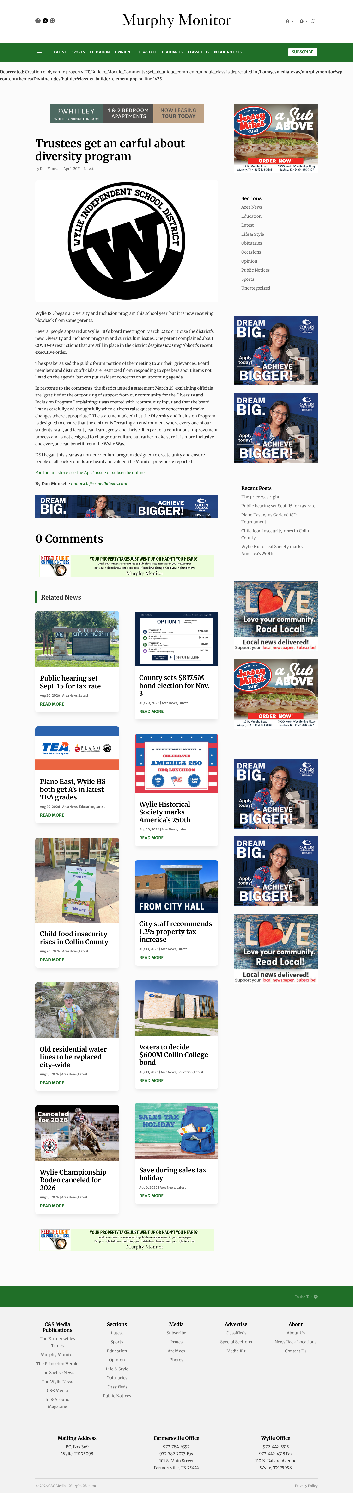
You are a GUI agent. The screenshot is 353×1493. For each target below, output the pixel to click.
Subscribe (302, 52)
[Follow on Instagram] (52, 20)
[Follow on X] (45, 20)
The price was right (260, 497)
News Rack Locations (295, 1341)
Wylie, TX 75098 (77, 1453)
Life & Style (146, 52)
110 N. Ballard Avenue (275, 1460)
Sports (78, 52)
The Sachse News (57, 1372)
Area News (70, 696)
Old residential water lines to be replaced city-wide (73, 1057)
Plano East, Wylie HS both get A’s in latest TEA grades (72, 789)
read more (52, 704)
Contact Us (295, 1351)
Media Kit (236, 1351)
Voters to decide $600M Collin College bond (173, 1055)
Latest (60, 52)
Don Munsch (50, 169)
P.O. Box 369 (77, 1447)
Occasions (251, 252)
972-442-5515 (276, 1447)
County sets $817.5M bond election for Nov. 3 (174, 685)
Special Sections (236, 1341)
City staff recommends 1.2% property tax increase (175, 931)
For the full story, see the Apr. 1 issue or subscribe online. (90, 472)
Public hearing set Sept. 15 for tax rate (70, 682)
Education (100, 52)
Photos (176, 1360)
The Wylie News (57, 1381)
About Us (296, 1333)
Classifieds (198, 52)
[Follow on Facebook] (38, 20)
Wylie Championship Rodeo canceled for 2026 (73, 1180)
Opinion (122, 52)
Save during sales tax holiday (173, 1174)
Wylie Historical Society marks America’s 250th (165, 812)
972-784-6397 (176, 1447)
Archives (176, 1351)
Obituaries (172, 52)
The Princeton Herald (57, 1363)
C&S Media (57, 1390)
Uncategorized (255, 288)
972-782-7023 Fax (176, 1453)
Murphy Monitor (57, 1354)
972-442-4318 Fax (276, 1453)
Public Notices (228, 52)
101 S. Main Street (176, 1460)
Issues (176, 1341)
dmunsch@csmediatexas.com (99, 483)
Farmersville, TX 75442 (176, 1467)
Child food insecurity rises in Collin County (74, 938)
